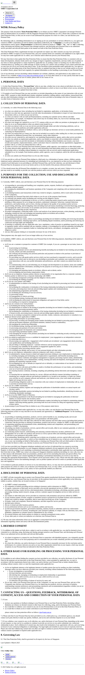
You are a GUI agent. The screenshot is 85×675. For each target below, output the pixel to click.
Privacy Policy (10, 670)
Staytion (8, 659)
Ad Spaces (9, 15)
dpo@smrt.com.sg (45, 612)
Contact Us (8, 23)
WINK (7, 654)
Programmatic (9, 19)
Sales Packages (10, 17)
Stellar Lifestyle (10, 656)
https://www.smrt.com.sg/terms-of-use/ (30, 75)
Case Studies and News (12, 21)
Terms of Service (10, 672)
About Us (8, 13)
